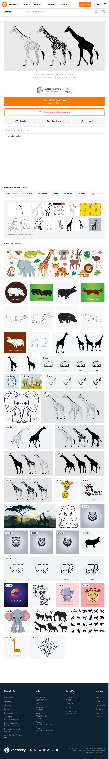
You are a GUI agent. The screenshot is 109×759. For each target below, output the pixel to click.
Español (97, 700)
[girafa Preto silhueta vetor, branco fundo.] (62, 342)
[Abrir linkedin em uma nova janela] (40, 749)
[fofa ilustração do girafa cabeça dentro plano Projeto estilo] (92, 594)
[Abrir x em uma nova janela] (52, 749)
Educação (8, 712)
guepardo (42, 193)
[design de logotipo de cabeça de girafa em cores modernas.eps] (16, 594)
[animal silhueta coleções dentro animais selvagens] (51, 620)
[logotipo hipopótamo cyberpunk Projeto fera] (16, 541)
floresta (81, 193)
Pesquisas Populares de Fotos (43, 722)
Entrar (96, 4)
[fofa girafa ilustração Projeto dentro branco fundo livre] (66, 489)
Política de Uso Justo (92, 751)
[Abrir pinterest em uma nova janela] (44, 749)
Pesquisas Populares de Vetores (41, 714)
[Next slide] (98, 193)
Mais (63, 4)
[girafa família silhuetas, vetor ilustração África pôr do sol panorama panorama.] (30, 515)
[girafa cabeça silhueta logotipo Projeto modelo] (92, 489)
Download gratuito (54, 101)
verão (55, 193)
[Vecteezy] (4, 4)
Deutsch (97, 708)
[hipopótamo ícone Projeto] (16, 291)
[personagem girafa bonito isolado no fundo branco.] (16, 646)
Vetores (12, 4)
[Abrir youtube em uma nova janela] (57, 749)
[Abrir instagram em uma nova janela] (35, 749)
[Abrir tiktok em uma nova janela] (48, 749)
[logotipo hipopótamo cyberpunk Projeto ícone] (92, 515)
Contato (68, 702)
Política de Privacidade (94, 749)
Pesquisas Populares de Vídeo (41, 729)
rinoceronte (12, 193)
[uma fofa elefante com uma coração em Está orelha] (21, 406)
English (97, 696)
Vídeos (37, 4)
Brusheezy (9, 696)
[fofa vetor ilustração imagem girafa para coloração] (41, 594)
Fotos (25, 4)
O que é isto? (25, 130)
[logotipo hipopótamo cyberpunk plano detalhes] (41, 541)
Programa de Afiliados (41, 707)
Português (98, 704)
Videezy (7, 704)
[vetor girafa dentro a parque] (31, 380)
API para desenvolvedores (11, 716)
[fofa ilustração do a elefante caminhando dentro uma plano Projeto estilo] (67, 594)
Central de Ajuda (69, 697)
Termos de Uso (77, 749)
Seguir (67, 92)
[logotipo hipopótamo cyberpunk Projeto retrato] (67, 541)
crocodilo (27, 193)
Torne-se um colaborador (70, 711)
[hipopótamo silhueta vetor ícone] (92, 541)
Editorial (50, 4)
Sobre (67, 706)
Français (97, 712)
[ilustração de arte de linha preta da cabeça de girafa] (47, 646)
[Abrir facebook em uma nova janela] (31, 749)
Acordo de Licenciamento (41, 697)
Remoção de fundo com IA (12, 729)
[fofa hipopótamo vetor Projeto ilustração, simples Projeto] (11, 380)
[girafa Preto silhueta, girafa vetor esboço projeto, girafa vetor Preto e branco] (72, 406)
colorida (68, 193)
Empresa (8, 708)
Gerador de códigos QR (13, 735)
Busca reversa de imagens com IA (12, 723)
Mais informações (13, 135)
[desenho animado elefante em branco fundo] (17, 620)
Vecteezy (8, 700)
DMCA (38, 702)
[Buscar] (96, 11)
